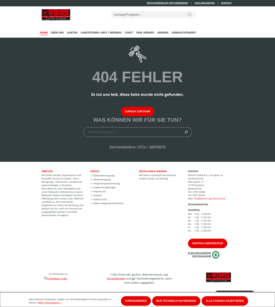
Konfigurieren (136, 301)
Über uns (47, 171)
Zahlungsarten (204, 3)
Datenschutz (100, 199)
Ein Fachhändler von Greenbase (167, 3)
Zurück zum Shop (137, 111)
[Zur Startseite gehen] (56, 14)
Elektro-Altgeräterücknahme (108, 203)
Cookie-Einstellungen (104, 187)
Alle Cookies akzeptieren (225, 301)
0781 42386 (199, 191)
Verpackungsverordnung (106, 183)
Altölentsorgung (102, 179)
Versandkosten (116, 278)
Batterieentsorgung (103, 175)
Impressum (99, 191)
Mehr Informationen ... (50, 302)
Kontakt (226, 3)
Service (94, 171)
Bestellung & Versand (153, 171)
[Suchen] (190, 14)
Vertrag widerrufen (207, 243)
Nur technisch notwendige (176, 301)
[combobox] (147, 14)
